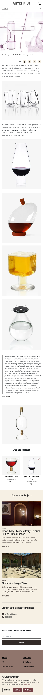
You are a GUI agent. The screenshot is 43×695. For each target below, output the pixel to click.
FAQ (3, 662)
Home (3, 55)
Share (19, 62)
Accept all (28, 690)
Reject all (17, 690)
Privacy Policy (27, 657)
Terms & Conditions (7, 667)
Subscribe (21, 642)
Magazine (9, 55)
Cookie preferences (28, 667)
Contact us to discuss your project (18, 608)
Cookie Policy (27, 662)
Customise (7, 690)
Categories (5, 8)
